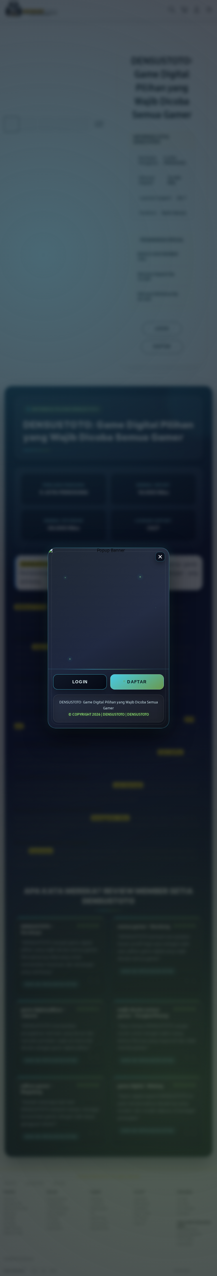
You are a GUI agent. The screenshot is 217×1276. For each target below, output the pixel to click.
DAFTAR (137, 681)
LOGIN (80, 681)
